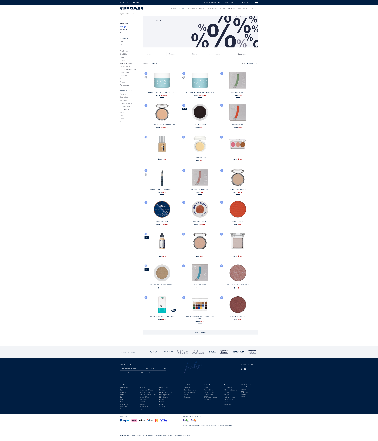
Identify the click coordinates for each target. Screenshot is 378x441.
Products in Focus (230, 397)
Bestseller (123, 29)
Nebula (122, 115)
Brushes (122, 60)
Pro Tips (226, 395)
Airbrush (122, 79)
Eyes (121, 42)
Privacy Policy (158, 435)
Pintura (122, 119)
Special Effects (124, 73)
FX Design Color (125, 106)
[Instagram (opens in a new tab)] (241, 369)
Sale (121, 26)
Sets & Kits (123, 54)
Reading (122, 82)
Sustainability (228, 404)
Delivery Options (136, 435)
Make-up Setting (125, 66)
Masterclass (187, 397)
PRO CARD (242, 8)
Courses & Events (195, 8)
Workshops (187, 387)
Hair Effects (123, 76)
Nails (121, 48)
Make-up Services (189, 392)
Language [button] (136, 2)
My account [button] (247, 2)
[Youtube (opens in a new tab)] (245, 369)
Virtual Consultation (190, 390)
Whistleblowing (177, 435)
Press (243, 397)
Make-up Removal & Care (128, 69)
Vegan (122, 33)
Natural (122, 112)
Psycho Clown (208, 390)
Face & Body (124, 51)
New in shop (124, 23)
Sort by (243, 63)
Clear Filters (153, 63)
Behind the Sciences (230, 390)
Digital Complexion (126, 103)
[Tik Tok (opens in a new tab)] (248, 369)
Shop (181, 8)
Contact (254, 8)
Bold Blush (207, 399)
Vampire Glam (208, 395)
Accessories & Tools (126, 63)
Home (173, 8)
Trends (226, 402)
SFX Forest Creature (210, 397)
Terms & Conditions (147, 435)
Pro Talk (226, 392)
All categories (228, 387)
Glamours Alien (209, 392)
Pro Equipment (124, 85)
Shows (186, 395)
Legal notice (186, 435)
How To (231, 8)
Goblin (206, 387)
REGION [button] (123, 2)
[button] (256, 2)
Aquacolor (123, 94)
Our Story (212, 8)
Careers (243, 394)
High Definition (124, 109)
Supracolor (123, 122)
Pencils (122, 57)
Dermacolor (123, 100)
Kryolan (122, 14)
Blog (222, 8)
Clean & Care (124, 97)
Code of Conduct (167, 435)
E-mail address (150, 368)
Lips (121, 45)
